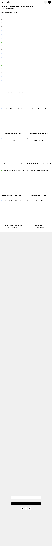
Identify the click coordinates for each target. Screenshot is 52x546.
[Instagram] (26, 508)
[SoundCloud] (29, 508)
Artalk (7, 8)
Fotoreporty (11, 8)
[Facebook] (22, 508)
